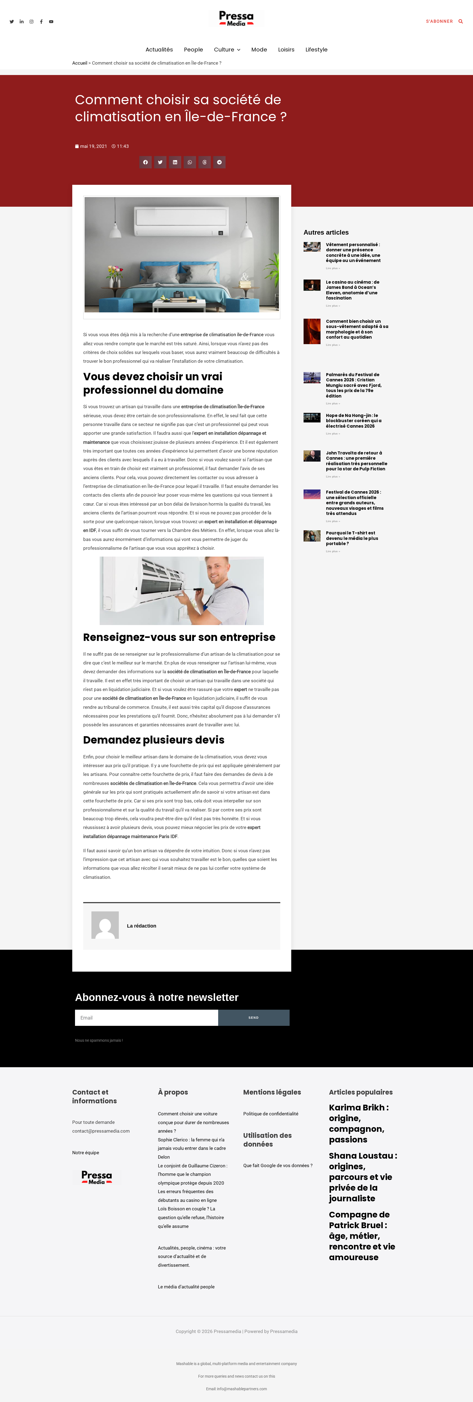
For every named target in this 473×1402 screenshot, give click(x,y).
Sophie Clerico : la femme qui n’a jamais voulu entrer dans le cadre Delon (192, 1148)
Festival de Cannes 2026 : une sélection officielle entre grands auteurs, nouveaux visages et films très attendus (355, 502)
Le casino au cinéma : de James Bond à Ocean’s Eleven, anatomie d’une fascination (352, 290)
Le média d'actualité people (186, 1286)
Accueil (79, 63)
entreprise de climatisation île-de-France (222, 334)
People (193, 49)
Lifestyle (316, 49)
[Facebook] (41, 21)
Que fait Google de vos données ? (278, 1165)
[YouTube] (51, 21)
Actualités (159, 49)
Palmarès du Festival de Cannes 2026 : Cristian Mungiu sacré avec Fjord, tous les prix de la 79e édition (354, 385)
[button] (439, 21)
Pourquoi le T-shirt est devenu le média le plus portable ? (352, 538)
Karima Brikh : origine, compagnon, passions (359, 1123)
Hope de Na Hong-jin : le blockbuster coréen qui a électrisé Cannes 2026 (354, 421)
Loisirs (286, 49)
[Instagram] (31, 21)
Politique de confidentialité (270, 1113)
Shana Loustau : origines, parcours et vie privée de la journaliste (363, 1177)
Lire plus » (333, 268)
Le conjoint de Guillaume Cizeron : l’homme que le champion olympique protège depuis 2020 (192, 1174)
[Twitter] (12, 21)
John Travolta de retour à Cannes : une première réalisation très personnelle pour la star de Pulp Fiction (356, 461)
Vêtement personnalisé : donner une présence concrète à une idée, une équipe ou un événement (353, 253)
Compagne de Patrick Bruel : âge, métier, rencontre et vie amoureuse (362, 1236)
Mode (259, 49)
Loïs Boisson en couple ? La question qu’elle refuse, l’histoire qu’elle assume (191, 1217)
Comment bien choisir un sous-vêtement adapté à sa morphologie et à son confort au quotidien (357, 329)
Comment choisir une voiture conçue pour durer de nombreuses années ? (193, 1122)
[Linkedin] (21, 21)
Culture (224, 49)
